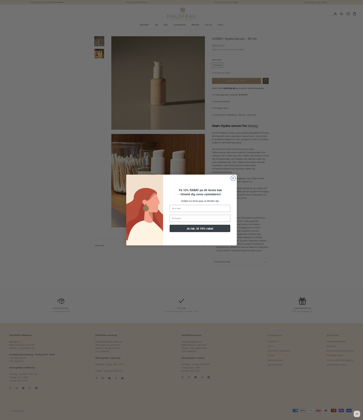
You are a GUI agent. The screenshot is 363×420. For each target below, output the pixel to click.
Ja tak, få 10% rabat (200, 228)
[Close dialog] (233, 178)
